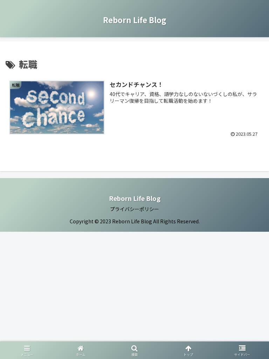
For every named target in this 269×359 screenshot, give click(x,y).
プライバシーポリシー (134, 208)
